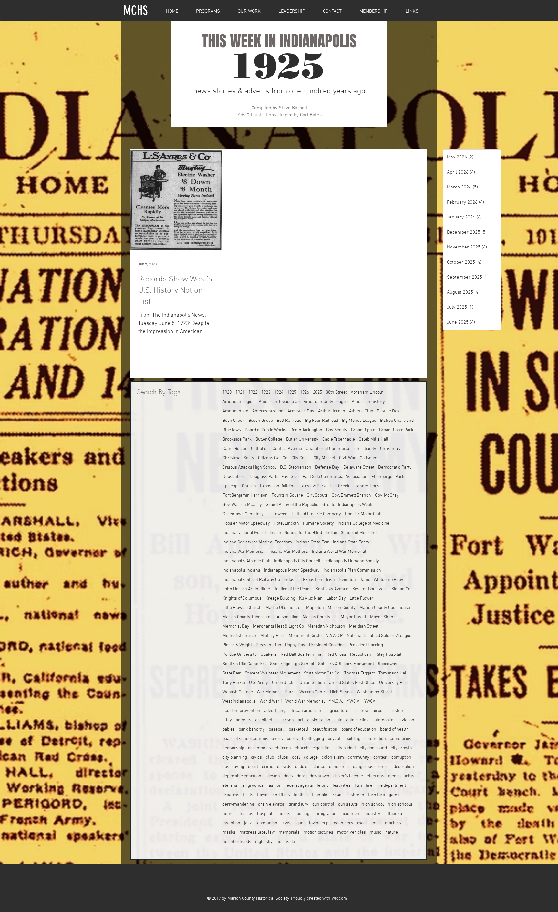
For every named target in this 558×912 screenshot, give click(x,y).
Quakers (269, 654)
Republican (360, 654)
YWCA (369, 701)
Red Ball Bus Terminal (302, 654)
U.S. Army (258, 682)
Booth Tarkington (306, 430)
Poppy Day (295, 645)
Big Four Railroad (321, 420)
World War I (271, 701)
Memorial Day (235, 626)
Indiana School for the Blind (296, 533)
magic (363, 823)
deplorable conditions (243, 776)
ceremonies (259, 748)
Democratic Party (395, 467)
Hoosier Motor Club (363, 514)
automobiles (384, 720)
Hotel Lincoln (286, 523)
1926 (304, 392)
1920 (227, 392)
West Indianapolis (239, 701)
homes (229, 813)
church (302, 748)
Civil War (347, 458)
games (395, 795)
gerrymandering (238, 804)
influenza (393, 813)
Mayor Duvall (353, 617)
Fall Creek (339, 486)
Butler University (302, 439)
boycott (335, 739)
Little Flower (362, 598)
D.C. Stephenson (295, 467)
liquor (299, 823)
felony (323, 785)
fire (369, 785)
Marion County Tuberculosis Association (260, 617)
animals (243, 720)
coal (296, 757)
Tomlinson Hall (393, 673)
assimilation (318, 720)
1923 (265, 392)
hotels (284, 813)
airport (379, 711)
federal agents (299, 785)
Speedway (387, 664)
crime (267, 767)
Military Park (272, 636)
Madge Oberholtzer (283, 608)
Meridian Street (363, 626)
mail (377, 823)
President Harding (365, 645)
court (253, 767)
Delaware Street (358, 467)
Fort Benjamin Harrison (245, 495)
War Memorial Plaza (276, 692)
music (375, 832)
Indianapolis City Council (297, 561)
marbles (393, 823)
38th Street (336, 392)
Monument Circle (305, 636)
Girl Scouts (317, 495)
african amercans (306, 711)
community (358, 757)
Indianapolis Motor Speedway (292, 570)
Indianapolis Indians (241, 570)
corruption (401, 757)
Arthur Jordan (331, 411)
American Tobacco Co (279, 402)
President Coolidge (327, 645)
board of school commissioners (252, 739)
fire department (391, 785)
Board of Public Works (265, 430)
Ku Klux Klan (311, 598)
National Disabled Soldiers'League (379, 636)
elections (375, 776)
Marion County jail (320, 617)
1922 (252, 392)
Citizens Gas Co (272, 458)
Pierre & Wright (237, 645)
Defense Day (327, 467)
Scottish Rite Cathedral (244, 664)
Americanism (235, 411)
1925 (291, 392)
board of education (358, 729)
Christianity (365, 448)
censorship (233, 748)
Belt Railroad (289, 420)
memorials (289, 832)
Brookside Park (237, 439)
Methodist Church (239, 636)
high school (373, 804)
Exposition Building (277, 486)
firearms (230, 795)
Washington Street (374, 692)
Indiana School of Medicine (351, 533)
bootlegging (313, 739)
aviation (406, 720)
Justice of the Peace (293, 589)
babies (228, 729)
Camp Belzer (234, 448)
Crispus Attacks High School (249, 467)
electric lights (401, 776)
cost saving (233, 767)
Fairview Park (312, 486)
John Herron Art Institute (246, 589)
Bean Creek (233, 420)
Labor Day (336, 598)
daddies (302, 767)
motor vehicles (351, 832)
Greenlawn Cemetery (243, 514)
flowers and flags (273, 795)
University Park (394, 682)
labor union (266, 823)
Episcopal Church (239, 486)
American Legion (238, 402)
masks (228, 832)
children (283, 748)
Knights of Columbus (242, 598)
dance (319, 767)
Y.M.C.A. (336, 701)
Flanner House (367, 486)
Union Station (312, 682)
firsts (248, 795)
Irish (330, 580)
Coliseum (368, 458)
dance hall (339, 767)
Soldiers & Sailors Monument (346, 664)
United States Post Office (352, 682)
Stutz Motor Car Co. (322, 673)
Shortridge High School (292, 664)
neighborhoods (236, 842)
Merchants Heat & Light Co (278, 626)
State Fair (231, 673)
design (273, 776)
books (292, 739)
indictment (350, 813)
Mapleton (315, 608)
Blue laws (231, 430)
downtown (319, 776)
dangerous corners (371, 767)
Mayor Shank (383, 617)
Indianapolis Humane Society (351, 561)
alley (227, 720)
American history (368, 402)
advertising (274, 711)
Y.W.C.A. (353, 701)
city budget (346, 748)
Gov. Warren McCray (242, 505)
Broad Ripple (363, 430)
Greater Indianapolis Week (347, 505)
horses (246, 813)
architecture (267, 720)
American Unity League (326, 402)
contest (380, 757)
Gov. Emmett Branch (351, 495)
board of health (394, 729)
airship (396, 711)
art (300, 720)
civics (256, 757)
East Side (290, 477)
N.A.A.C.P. (334, 636)
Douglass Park (263, 477)
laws (285, 823)
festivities (342, 785)
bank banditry (252, 729)
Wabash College (237, 692)
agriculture (337, 711)
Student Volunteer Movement (272, 673)
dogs (288, 776)
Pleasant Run (268, 645)
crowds (284, 767)
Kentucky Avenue (331, 589)
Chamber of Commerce (328, 448)
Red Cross (336, 654)
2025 (317, 392)
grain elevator (271, 804)
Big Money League (359, 420)
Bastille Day (388, 411)
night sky (264, 842)
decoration (404, 767)
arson (288, 720)
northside (285, 842)
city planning (234, 757)
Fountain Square (287, 495)
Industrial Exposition (303, 580)
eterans (229, 785)
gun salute (348, 804)
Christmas (390, 448)
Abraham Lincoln (367, 392)
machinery (342, 823)
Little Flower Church (242, 608)
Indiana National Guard (244, 533)
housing (301, 813)
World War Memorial (305, 701)
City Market (324, 458)
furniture (376, 795)
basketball (298, 729)
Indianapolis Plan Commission (352, 570)
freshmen (354, 795)
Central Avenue (287, 448)
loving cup (318, 823)
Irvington (347, 580)
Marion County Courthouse (384, 608)
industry (372, 813)
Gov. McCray (387, 495)
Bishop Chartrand (397, 420)
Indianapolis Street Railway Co (251, 580)
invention (231, 823)
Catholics (260, 448)
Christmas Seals (238, 458)
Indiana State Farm (351, 542)
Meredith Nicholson (326, 626)
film (358, 785)
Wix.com (339, 898)
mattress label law (257, 832)
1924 (278, 392)
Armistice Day (300, 411)
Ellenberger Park (387, 477)
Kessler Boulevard (370, 589)
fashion (274, 785)
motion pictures (318, 832)
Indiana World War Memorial (339, 551)
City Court (300, 458)
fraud (336, 795)
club (270, 757)
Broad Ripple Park (396, 430)
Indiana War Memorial (243, 551)
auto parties (357, 720)
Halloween (277, 514)
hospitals (265, 813)
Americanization (268, 411)
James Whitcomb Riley (381, 580)
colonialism (333, 757)
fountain (319, 795)
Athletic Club (361, 411)
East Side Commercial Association (335, 477)
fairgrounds (252, 785)
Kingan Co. (401, 589)
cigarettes (322, 748)
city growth (401, 748)
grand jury (298, 804)
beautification (324, 729)
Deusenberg (234, 477)
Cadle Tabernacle (338, 439)
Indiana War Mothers (288, 551)
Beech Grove (260, 420)
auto (338, 720)
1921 (239, 392)
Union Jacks (283, 682)
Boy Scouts (336, 430)
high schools (400, 804)
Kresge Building (280, 598)
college (311, 757)
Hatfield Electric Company (316, 514)
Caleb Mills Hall (373, 439)
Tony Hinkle (233, 682)
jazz (248, 823)
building (353, 739)
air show (360, 711)
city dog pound (373, 748)
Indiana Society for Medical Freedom (257, 542)
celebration (375, 739)
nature (391, 832)
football (301, 795)
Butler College (268, 439)
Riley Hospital (388, 654)
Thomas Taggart (359, 673)
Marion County (342, 608)
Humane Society (318, 523)
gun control (323, 804)
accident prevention (241, 711)
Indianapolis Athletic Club (246, 561)
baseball (277, 729)
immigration (324, 813)
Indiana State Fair (312, 542)
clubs (283, 757)
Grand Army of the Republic (292, 505)
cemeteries (400, 739)
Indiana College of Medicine (363, 523)
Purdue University (239, 654)
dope (301, 776)
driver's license (348, 776)
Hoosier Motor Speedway (246, 523)
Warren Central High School (326, 692)
